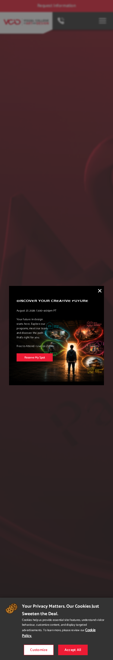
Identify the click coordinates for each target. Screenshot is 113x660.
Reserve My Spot (34, 357)
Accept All (72, 650)
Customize (38, 650)
